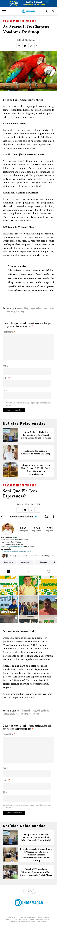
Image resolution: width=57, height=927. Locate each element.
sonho (32, 713)
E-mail (6, 377)
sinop (22, 311)
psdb (16, 311)
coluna (39, 308)
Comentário (9, 332)
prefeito (13, 713)
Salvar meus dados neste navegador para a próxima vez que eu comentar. (28, 404)
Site (5, 390)
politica (10, 311)
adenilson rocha (24, 710)
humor (46, 308)
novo (52, 308)
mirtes (6, 713)
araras (20, 308)
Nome (6, 365)
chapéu (32, 308)
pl (5, 311)
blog (26, 308)
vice (37, 713)
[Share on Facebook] (19, 45)
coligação (41, 710)
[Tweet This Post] (25, 45)
